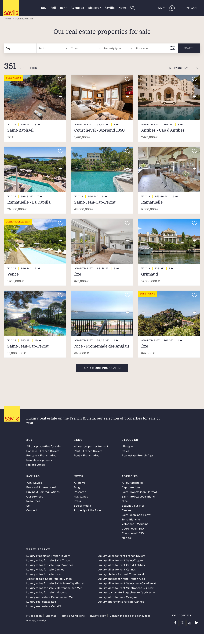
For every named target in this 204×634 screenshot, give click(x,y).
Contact (189, 8)
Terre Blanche (131, 519)
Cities (125, 450)
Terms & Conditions (72, 615)
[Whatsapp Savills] (172, 8)
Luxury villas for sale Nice (43, 574)
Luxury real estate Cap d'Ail (44, 606)
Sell (53, 7)
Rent (63, 7)
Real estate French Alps (137, 455)
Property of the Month (88, 510)
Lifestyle (127, 446)
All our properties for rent (91, 446)
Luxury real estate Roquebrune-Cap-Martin (126, 592)
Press (77, 500)
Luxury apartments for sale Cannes (121, 601)
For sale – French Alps (41, 455)
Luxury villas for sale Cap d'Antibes (49, 564)
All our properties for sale (43, 446)
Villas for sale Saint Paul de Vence (49, 578)
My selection (34, 615)
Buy (44, 7)
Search (189, 48)
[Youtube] (189, 623)
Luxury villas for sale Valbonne (46, 592)
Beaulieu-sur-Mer (133, 505)
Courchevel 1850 (133, 533)
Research (80, 491)
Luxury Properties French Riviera (48, 555)
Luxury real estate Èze (41, 601)
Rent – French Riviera (88, 450)
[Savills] (11, 8)
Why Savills (34, 482)
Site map (51, 615)
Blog (77, 487)
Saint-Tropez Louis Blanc (138, 496)
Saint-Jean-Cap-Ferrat (137, 514)
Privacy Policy (97, 615)
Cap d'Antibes (131, 487)
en (160, 7)
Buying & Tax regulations (42, 491)
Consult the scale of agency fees (130, 615)
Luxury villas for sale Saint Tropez (48, 560)
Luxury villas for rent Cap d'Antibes (121, 564)
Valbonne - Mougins (135, 523)
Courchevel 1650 (133, 528)
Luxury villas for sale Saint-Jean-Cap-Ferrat (55, 583)
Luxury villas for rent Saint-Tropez (120, 560)
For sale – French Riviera (42, 450)
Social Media (82, 505)
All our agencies (132, 482)
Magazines (81, 496)
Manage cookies (36, 620)
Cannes (126, 510)
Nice (125, 500)
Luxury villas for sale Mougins (117, 596)
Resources (33, 500)
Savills (110, 7)
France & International (41, 487)
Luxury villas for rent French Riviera (122, 555)
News (122, 7)
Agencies (77, 7)
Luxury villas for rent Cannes (117, 569)
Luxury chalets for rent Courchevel (121, 574)
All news (79, 482)
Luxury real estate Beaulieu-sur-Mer (50, 596)
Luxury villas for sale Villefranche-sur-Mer (54, 587)
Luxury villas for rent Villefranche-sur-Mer (125, 587)
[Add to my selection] (60, 79)
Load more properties (102, 368)
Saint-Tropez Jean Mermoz (139, 491)
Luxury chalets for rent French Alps (121, 578)
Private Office (35, 464)
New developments (39, 460)
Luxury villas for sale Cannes (45, 569)
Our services (34, 496)
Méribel (127, 537)
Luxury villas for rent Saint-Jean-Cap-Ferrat (127, 583)
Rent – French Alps (86, 455)
